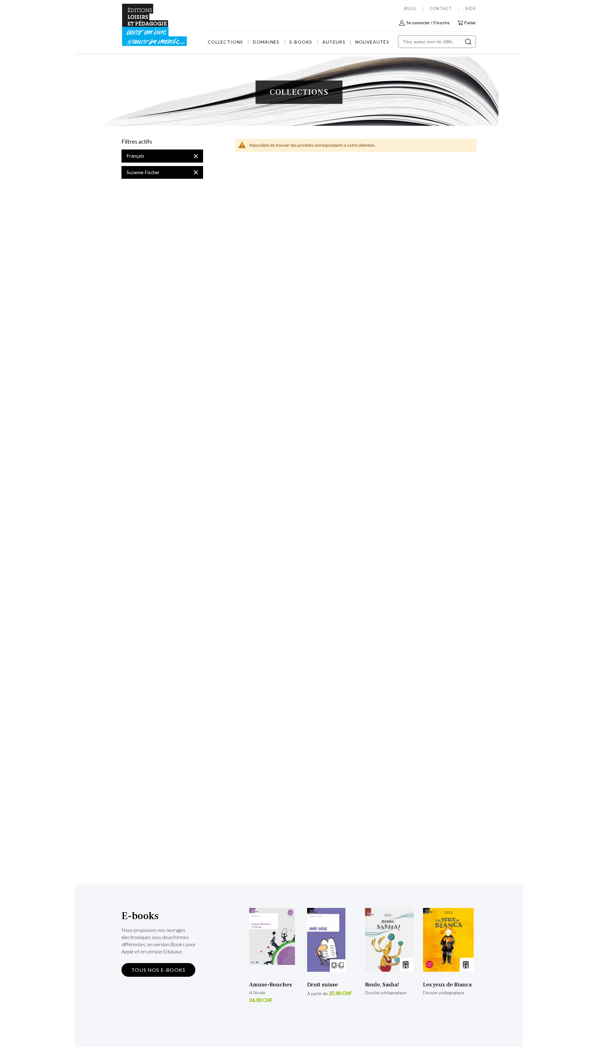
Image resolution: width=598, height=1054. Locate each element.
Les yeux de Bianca (447, 984)
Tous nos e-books (158, 970)
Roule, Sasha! (382, 984)
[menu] (298, 42)
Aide (470, 8)
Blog (410, 8)
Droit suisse (322, 984)
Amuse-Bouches (270, 984)
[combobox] (437, 42)
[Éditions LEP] (145, 25)
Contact (441, 8)
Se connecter (418, 22)
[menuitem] (225, 42)
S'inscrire (441, 22)
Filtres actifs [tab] (136, 142)
